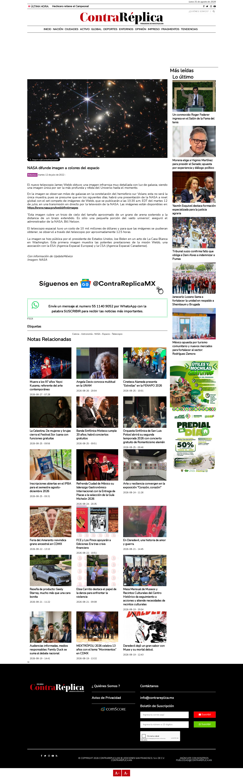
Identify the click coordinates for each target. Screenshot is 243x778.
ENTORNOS (126, 29)
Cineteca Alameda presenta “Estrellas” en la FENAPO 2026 (142, 384)
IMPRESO (154, 29)
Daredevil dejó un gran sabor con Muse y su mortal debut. (144, 647)
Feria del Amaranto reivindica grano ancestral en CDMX (48, 542)
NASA (97, 334)
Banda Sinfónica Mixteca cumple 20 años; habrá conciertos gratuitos (96, 434)
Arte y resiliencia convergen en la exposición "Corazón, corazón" (144, 485)
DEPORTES (110, 29)
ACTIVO (85, 29)
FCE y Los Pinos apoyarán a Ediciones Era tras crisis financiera (93, 544)
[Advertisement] (97, 56)
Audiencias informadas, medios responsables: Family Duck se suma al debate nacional (49, 649)
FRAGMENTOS (170, 29)
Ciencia (75, 334)
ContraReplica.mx (121, 760)
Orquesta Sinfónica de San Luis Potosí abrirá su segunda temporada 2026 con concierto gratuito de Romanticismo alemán (144, 436)
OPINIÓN (140, 29)
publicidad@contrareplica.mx (194, 760)
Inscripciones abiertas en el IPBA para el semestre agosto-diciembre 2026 (50, 487)
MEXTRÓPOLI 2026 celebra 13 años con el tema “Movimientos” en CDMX (96, 649)
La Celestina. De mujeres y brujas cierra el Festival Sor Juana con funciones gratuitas (50, 434)
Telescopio (117, 334)
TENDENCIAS (189, 29)
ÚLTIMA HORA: (39, 6)
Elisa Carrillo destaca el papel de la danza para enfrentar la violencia (96, 593)
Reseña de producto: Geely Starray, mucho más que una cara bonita (50, 593)
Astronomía (87, 334)
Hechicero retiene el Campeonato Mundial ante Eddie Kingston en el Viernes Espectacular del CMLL (109, 6)
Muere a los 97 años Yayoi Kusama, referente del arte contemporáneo (46, 385)
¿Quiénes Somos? (199, 11)
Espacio (106, 334)
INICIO (47, 29)
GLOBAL (96, 29)
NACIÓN (58, 29)
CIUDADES (71, 29)
